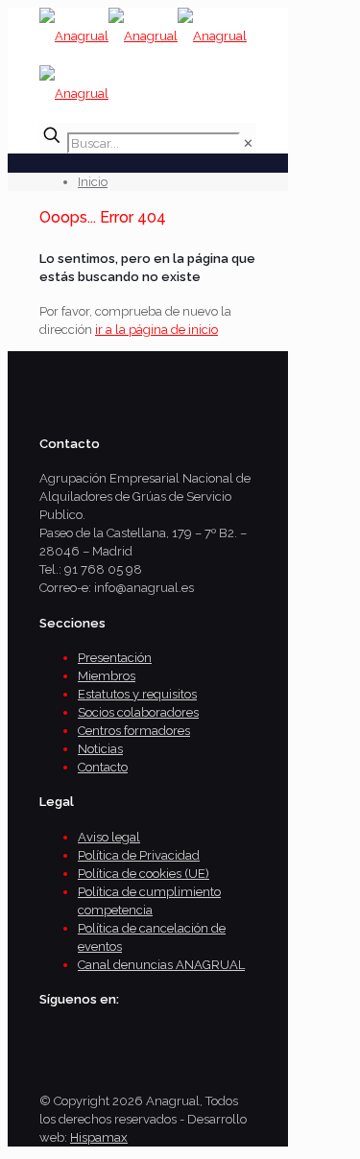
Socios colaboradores (138, 712)
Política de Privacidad (139, 855)
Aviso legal (109, 837)
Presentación (115, 657)
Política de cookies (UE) (143, 873)
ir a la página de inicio (156, 329)
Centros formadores (134, 730)
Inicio (93, 182)
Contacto (103, 767)
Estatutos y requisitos (137, 694)
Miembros (106, 676)
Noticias (100, 749)
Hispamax (99, 1137)
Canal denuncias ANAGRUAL (161, 965)
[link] (248, 143)
